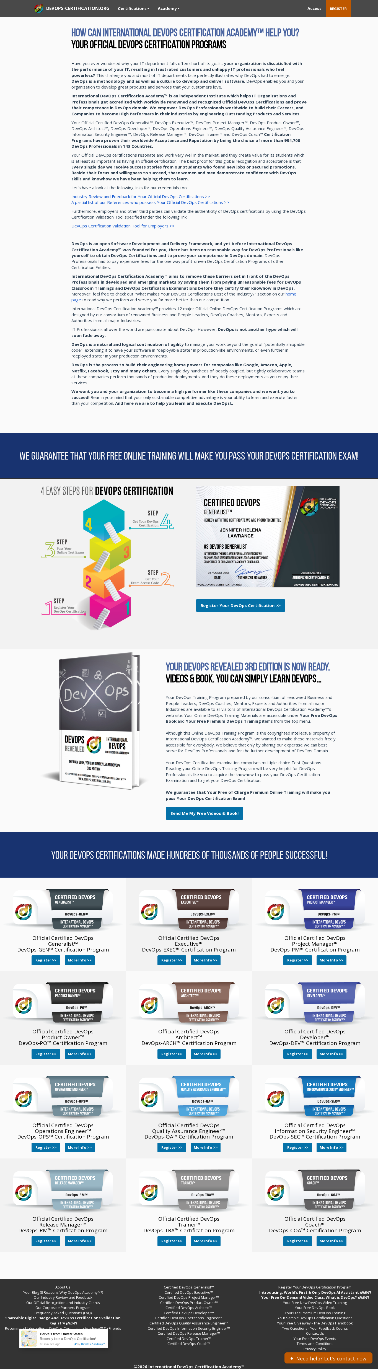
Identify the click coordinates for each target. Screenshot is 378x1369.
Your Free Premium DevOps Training (315, 1312)
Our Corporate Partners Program (62, 1307)
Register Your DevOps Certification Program (314, 1287)
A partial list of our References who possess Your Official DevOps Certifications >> (150, 202)
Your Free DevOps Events (315, 1338)
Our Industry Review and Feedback (63, 1297)
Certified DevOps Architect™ (188, 1307)
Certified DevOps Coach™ (188, 1343)
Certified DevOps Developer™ (189, 1312)
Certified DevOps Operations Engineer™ (188, 1317)
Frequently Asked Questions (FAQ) (63, 1312)
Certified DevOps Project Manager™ (189, 1297)
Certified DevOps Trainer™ (189, 1338)
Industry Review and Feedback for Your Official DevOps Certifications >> (140, 196)
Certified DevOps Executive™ (189, 1292)
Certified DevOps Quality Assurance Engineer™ (188, 1323)
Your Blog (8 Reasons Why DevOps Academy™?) (63, 1292)
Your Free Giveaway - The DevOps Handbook (315, 1323)
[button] (204, 813)
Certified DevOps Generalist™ (189, 1287)
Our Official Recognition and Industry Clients (63, 1302)
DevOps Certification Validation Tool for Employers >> (123, 226)
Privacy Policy (315, 1348)
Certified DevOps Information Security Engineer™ (189, 1328)
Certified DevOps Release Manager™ (189, 1333)
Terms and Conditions (315, 1343)
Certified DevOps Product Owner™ (189, 1302)
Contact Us (315, 1333)
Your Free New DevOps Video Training (315, 1302)
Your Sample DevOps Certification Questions (315, 1317)
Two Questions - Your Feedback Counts (315, 1328)
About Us (63, 1287)
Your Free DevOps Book (315, 1307)
